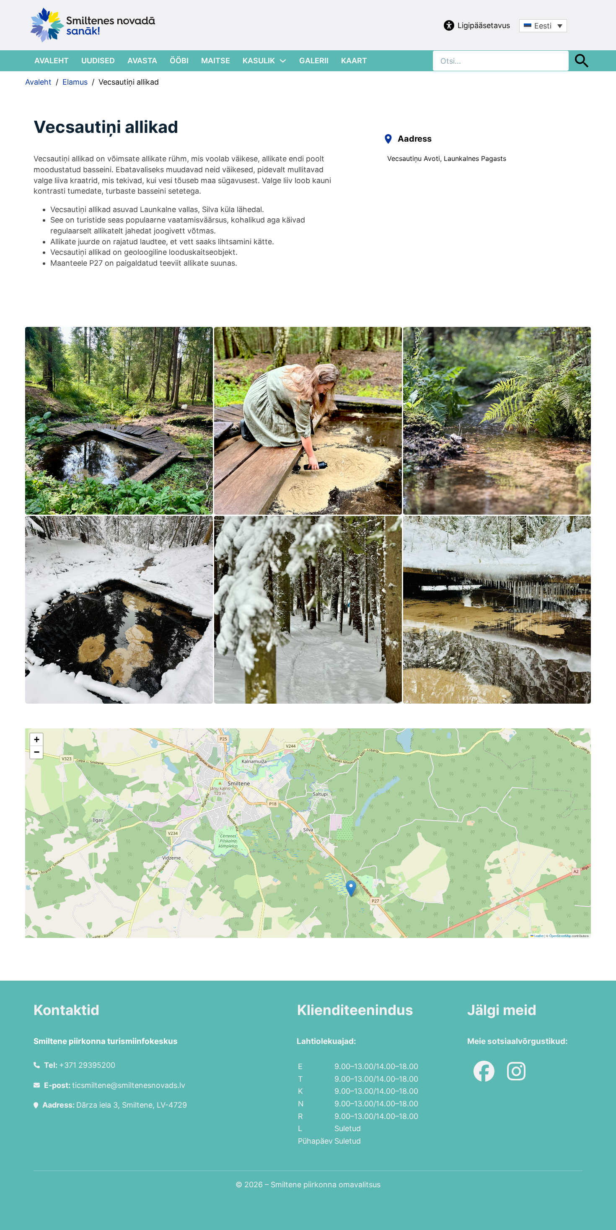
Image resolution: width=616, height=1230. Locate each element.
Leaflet (538, 935)
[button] (351, 888)
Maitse (215, 60)
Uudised (98, 60)
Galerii (314, 60)
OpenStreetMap (560, 935)
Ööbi (179, 60)
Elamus (75, 82)
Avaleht (51, 60)
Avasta (142, 60)
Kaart (354, 60)
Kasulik (259, 60)
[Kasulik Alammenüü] (283, 61)
